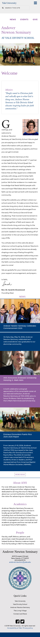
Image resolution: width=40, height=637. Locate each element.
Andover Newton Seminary (16, 30)
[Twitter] (22, 621)
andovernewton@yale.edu (20, 562)
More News (20, 474)
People (20, 532)
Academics (20, 504)
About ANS (20, 482)
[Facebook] (18, 621)
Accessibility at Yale (14, 628)
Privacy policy (28, 628)
